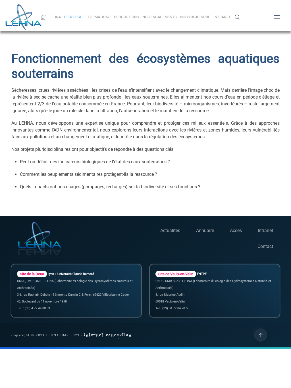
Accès (236, 230)
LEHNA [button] (55, 17)
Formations (99, 17)
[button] (237, 17)
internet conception (108, 335)
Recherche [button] (74, 17)
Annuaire (205, 230)
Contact (265, 246)
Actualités (170, 230)
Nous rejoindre (195, 17)
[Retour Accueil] (24, 18)
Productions (126, 17)
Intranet (222, 17)
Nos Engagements (159, 17)
